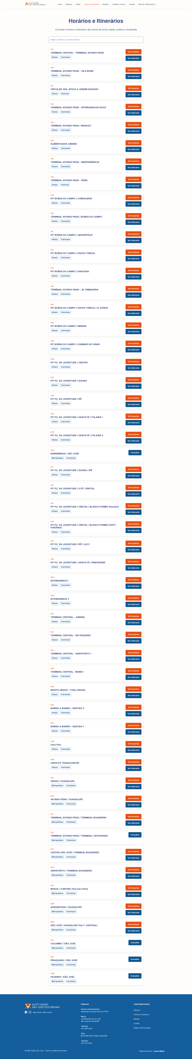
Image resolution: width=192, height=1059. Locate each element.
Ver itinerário (133, 58)
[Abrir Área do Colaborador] (155, 4)
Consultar (135, 453)
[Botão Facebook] (26, 1012)
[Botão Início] (35, 4)
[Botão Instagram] (30, 1012)
